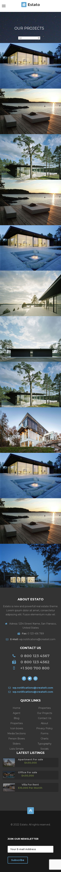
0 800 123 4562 (35, 662)
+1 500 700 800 (34, 668)
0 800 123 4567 (35, 656)
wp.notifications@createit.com (32, 639)
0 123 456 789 (33, 633)
